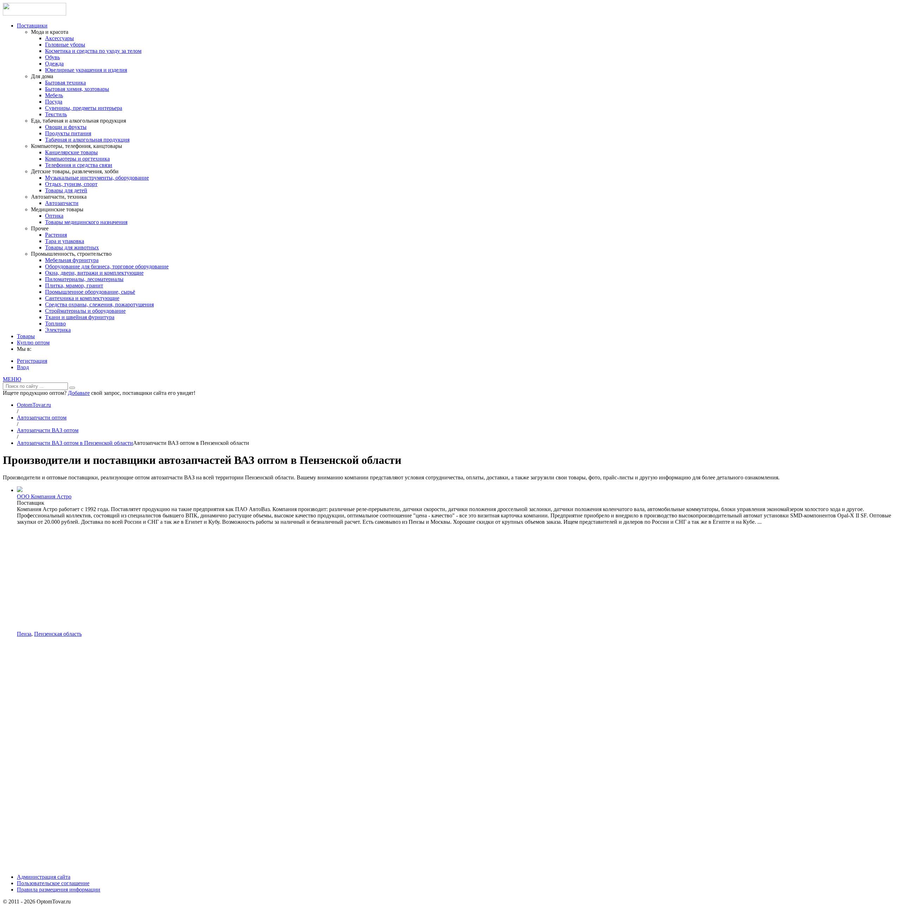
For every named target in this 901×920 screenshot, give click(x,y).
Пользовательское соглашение (53, 883)
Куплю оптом (33, 343)
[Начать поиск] (72, 388)
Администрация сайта (43, 877)
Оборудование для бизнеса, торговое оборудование (107, 266)
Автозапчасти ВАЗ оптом (47, 430)
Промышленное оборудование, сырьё (90, 292)
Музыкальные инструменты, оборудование (97, 178)
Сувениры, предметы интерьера (83, 108)
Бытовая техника (65, 83)
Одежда (54, 64)
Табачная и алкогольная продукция (87, 140)
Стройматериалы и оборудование (85, 311)
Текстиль (56, 114)
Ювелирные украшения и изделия (86, 70)
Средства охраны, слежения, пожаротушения (99, 304)
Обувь (52, 57)
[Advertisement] (457, 578)
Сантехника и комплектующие (82, 298)
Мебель (54, 95)
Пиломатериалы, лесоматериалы (84, 279)
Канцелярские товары (71, 152)
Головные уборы (65, 45)
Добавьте (79, 393)
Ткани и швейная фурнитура (79, 317)
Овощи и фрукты (66, 127)
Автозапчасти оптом (42, 418)
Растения (56, 235)
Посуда (53, 102)
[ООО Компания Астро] (20, 490)
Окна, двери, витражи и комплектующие (94, 273)
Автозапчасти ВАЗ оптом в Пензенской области (75, 443)
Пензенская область (58, 634)
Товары (26, 336)
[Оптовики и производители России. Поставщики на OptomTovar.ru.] (34, 14)
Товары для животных (72, 247)
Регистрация (32, 361)
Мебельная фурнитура (72, 260)
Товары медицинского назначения (86, 222)
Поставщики (32, 26)
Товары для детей (66, 190)
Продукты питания (68, 133)
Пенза (24, 634)
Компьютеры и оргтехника (77, 159)
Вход (23, 367)
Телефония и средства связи (78, 165)
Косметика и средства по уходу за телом (93, 51)
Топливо (55, 324)
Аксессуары (59, 38)
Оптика (54, 216)
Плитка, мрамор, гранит (74, 285)
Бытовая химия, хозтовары (77, 89)
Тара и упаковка (64, 241)
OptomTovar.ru (34, 405)
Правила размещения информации (58, 890)
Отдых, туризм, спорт (71, 184)
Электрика (58, 330)
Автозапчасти (61, 203)
